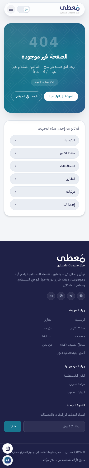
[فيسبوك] (81, 296)
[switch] (23, 9)
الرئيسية (80, 319)
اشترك (13, 426)
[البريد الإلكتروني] (51, 296)
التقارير (48, 319)
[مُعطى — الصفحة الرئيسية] (71, 9)
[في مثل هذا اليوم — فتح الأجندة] (7, 448)
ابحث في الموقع (26, 96)
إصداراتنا (47, 336)
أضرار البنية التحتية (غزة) (70, 352)
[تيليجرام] (71, 296)
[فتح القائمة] (11, 9)
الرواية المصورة (76, 392)
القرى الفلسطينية (74, 375)
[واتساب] (61, 296)
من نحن (47, 344)
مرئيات (48, 327)
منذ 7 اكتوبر (78, 327)
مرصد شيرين (77, 383)
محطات (80, 336)
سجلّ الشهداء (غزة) (72, 344)
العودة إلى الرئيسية (61, 96)
